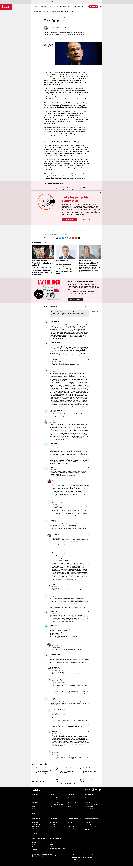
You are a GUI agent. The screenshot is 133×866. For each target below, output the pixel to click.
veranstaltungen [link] (39, 1)
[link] (35, 7)
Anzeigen (34, 849)
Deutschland (45, 11)
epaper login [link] (97, 1)
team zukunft (53, 822)
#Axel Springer (72, 230)
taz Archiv (87, 829)
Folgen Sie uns (88, 789)
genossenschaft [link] (89, 1)
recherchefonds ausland (91, 804)
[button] (100, 6)
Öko (33, 800)
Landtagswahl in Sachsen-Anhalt (56, 805)
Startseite (34, 11)
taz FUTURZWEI (89, 824)
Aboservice (53, 844)
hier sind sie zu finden (60, 315)
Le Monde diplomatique (91, 827)
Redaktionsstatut (78, 855)
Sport (33, 806)
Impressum (83, 857)
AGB (88, 857)
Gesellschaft (35, 802)
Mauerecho (35, 828)
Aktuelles (70, 798)
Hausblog (70, 800)
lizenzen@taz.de (42, 856)
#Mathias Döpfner (64, 230)
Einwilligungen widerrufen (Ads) (76, 859)
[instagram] (100, 790)
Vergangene (71, 828)
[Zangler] (49, 481)
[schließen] (99, 193)
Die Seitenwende (72, 802)
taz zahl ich (88, 802)
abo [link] (84, 1)
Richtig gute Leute (54, 802)
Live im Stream (71, 826)
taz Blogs (87, 822)
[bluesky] (96, 790)
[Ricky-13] (46, 422)
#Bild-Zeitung (80, 230)
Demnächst (70, 822)
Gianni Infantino (54, 800)
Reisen (34, 842)
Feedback (52, 842)
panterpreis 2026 (89, 809)
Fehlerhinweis (61, 234)
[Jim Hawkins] (49, 668)
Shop (33, 847)
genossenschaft (89, 800)
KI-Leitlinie (97, 855)
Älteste (87, 306)
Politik (39, 11)
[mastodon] (93, 790)
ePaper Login (53, 846)
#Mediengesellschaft (54, 230)
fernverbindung (36, 824)
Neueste (83, 306)
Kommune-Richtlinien (88, 855)
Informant (70, 857)
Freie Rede (35, 831)
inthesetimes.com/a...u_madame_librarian (77, 578)
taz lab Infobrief (54, 828)
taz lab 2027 (71, 831)
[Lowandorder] (49, 535)
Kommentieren (53, 234)
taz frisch (52, 824)
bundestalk (35, 822)
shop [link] (45, 1)
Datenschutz (76, 857)
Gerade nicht (94, 193)
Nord (33, 811)
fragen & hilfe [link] (50, 1)
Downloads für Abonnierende (57, 848)
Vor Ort (69, 824)
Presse (69, 806)
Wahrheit (34, 813)
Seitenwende (92, 857)
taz (36, 789)
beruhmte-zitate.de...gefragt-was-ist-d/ (66, 579)
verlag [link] (33, 1)
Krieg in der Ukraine (55, 809)
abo (86, 798)
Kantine (34, 844)
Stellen (69, 804)
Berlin (33, 809)
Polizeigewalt (53, 798)
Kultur (33, 804)
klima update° (35, 826)
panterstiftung (89, 806)
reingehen (34, 833)
